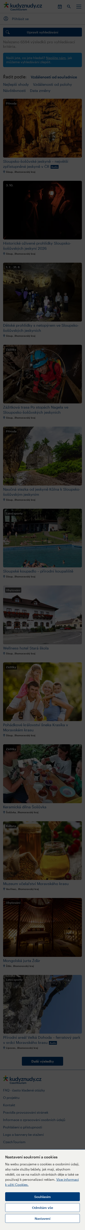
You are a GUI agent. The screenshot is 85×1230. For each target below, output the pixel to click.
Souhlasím (42, 1197)
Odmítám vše (42, 1207)
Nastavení (42, 1218)
